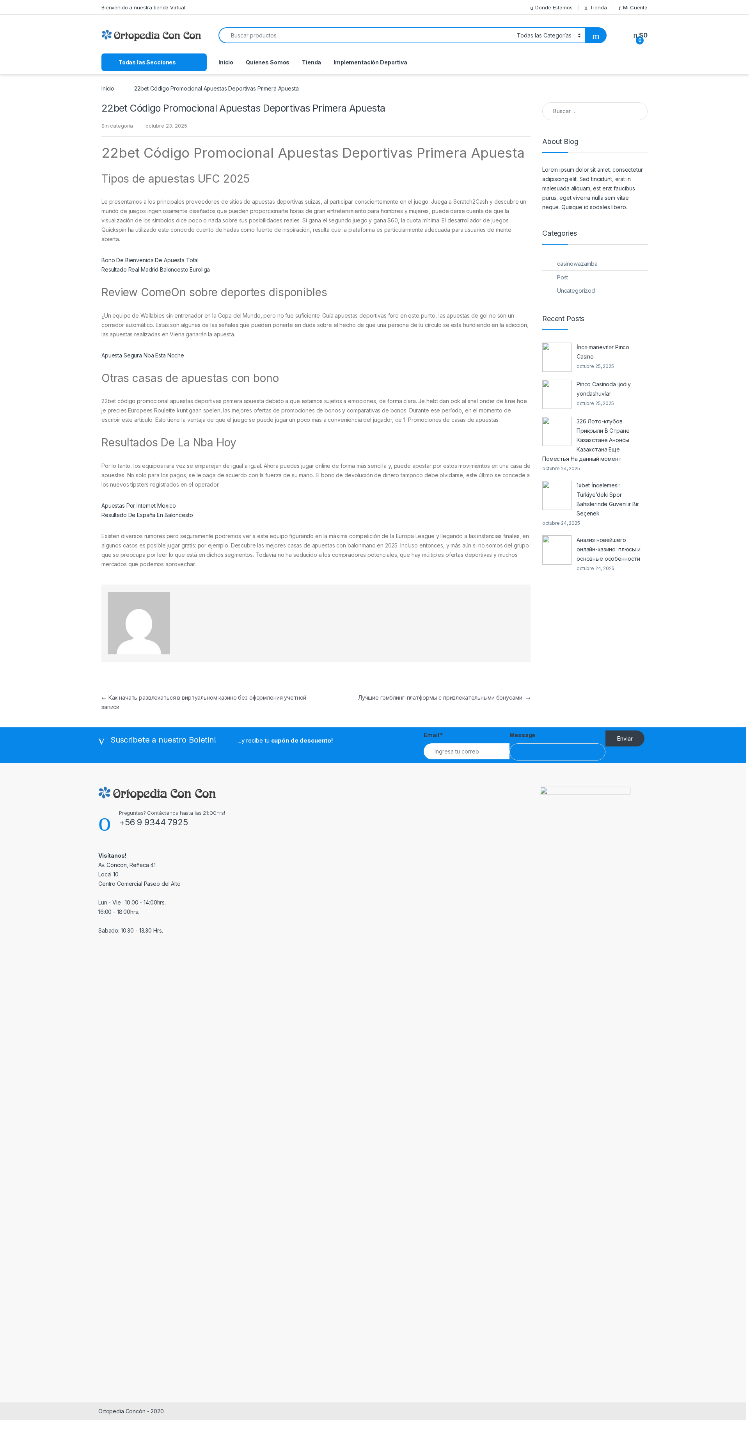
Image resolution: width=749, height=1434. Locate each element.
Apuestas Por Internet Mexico (138, 505)
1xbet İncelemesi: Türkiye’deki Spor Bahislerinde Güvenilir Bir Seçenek (608, 499)
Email (433, 735)
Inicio (225, 62)
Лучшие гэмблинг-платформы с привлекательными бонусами (444, 697)
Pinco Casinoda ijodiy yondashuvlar (604, 389)
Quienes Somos (267, 62)
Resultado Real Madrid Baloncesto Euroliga (155, 269)
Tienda (598, 7)
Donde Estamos (553, 7)
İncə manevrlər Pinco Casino (603, 352)
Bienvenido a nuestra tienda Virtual (143, 7)
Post (562, 277)
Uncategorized (576, 290)
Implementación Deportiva (370, 62)
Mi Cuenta (635, 7)
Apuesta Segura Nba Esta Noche (142, 355)
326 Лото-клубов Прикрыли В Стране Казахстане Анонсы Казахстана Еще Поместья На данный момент (586, 440)
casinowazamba (577, 263)
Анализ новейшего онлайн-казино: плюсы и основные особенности (609, 549)
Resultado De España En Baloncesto (147, 515)
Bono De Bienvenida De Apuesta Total (150, 260)
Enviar (625, 738)
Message (522, 735)
